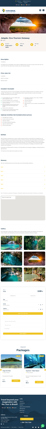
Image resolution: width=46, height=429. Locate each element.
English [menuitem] (18, 4)
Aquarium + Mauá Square (32, 370)
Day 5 (2, 184)
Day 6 (2, 188)
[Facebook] (1, 424)
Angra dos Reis (7, 370)
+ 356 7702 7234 (26, 422)
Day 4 (2, 179)
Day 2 (2, 171)
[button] (40, 10)
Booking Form (13, 295)
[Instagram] (3, 424)
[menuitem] (17, 5)
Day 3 (2, 175)
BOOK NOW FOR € (23, 313)
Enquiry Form (33, 295)
